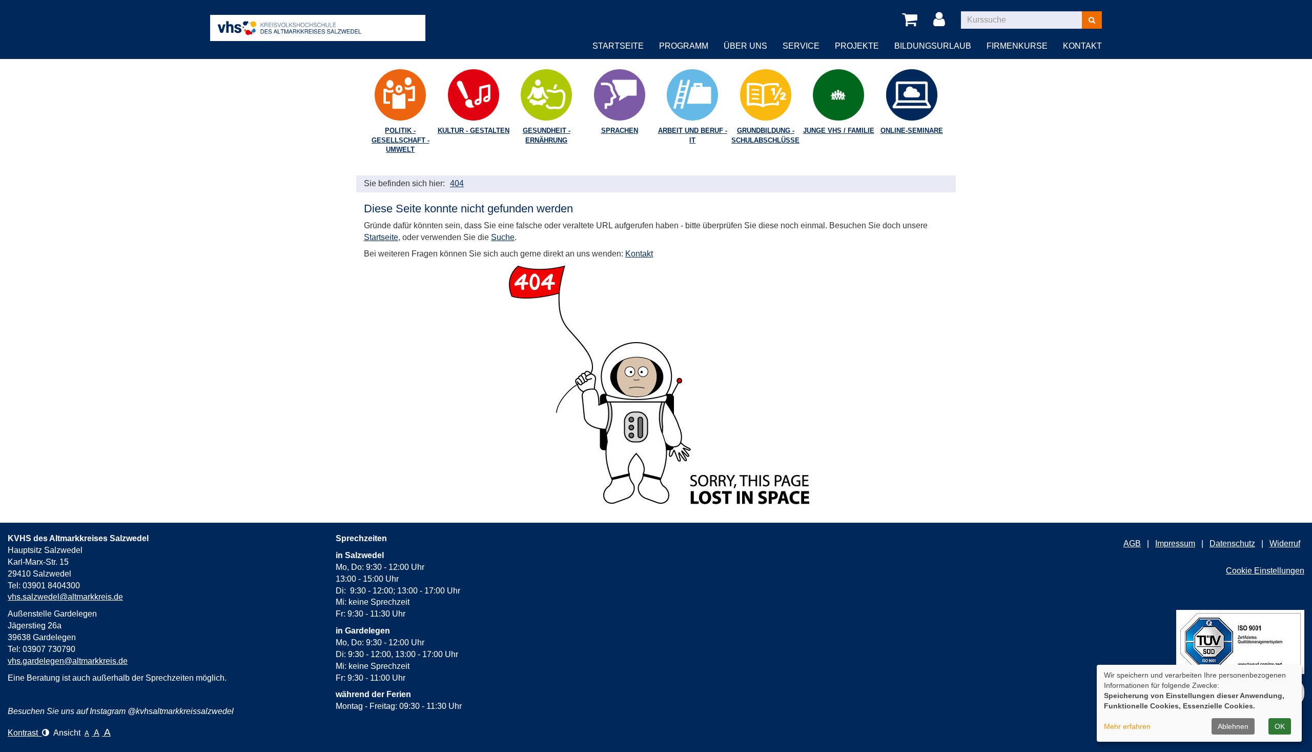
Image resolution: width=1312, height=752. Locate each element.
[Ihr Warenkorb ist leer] (911, 20)
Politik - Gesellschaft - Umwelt (400, 140)
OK (1280, 726)
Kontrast (25, 732)
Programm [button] (683, 46)
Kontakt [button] (1082, 46)
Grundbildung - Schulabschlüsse (765, 135)
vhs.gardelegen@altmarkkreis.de (68, 661)
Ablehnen (1233, 726)
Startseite (618, 46)
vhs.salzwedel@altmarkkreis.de (65, 596)
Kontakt (639, 253)
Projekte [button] (857, 46)
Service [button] (801, 46)
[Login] (941, 20)
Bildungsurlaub (932, 46)
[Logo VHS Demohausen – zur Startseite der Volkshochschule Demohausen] (317, 19)
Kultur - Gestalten (473, 130)
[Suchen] (1092, 20)
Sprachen (619, 130)
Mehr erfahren (1127, 726)
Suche (503, 237)
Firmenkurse (1017, 46)
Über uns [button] (745, 46)
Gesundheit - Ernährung (546, 135)
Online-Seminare (911, 130)
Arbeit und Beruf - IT (692, 135)
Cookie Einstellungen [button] (1265, 570)
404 (457, 183)
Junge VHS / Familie (838, 130)
